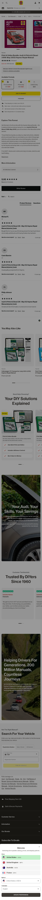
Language (4, 885)
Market (3, 877)
